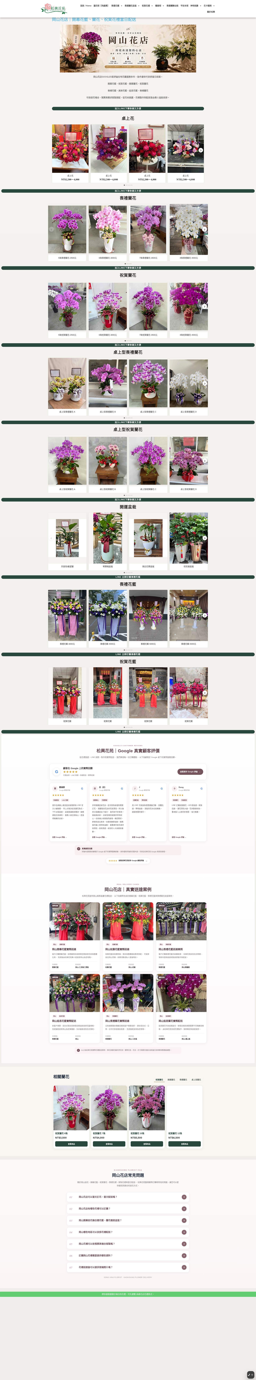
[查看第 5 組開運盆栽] (131, 572)
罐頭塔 (158, 6)
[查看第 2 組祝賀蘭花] (127, 340)
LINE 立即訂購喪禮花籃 (128, 577)
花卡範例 (208, 6)
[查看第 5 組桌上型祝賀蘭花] (131, 185)
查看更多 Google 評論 (190, 772)
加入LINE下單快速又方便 (128, 108)
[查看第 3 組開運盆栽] (128, 572)
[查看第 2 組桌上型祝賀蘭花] (126, 185)
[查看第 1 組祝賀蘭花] (125, 341)
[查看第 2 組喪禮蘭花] (127, 263)
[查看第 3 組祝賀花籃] (128, 727)
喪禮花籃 (115, 6)
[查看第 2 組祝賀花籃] (126, 727)
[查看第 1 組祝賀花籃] (124, 727)
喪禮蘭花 (183, 1080)
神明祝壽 (194, 6)
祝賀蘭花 (159, 1080)
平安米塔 (184, 6)
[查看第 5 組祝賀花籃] (131, 727)
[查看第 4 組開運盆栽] (129, 572)
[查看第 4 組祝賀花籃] (129, 727)
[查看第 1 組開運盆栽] (124, 572)
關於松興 (211, 12)
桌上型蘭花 (196, 1080)
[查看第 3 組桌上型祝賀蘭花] (128, 185)
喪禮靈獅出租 (172, 6)
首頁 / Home (85, 6)
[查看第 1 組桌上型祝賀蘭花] (124, 185)
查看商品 (71, 1144)
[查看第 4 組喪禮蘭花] (130, 263)
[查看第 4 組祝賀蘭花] (130, 340)
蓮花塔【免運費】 (101, 6)
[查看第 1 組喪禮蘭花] (125, 263)
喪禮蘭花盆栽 (130, 6)
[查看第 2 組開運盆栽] (126, 572)
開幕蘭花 (171, 1080)
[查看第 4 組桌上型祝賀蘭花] (129, 185)
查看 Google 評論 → (59, 837)
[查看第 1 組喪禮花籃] (124, 649)
